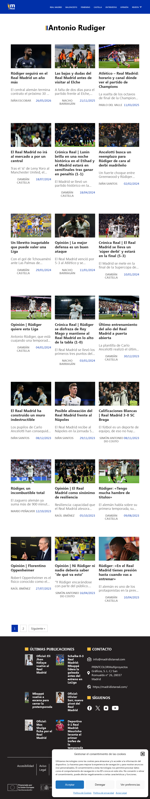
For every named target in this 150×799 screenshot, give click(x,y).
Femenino (85, 7)
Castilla (98, 7)
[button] (143, 754)
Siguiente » (38, 628)
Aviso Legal (121, 792)
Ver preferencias (130, 784)
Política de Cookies (82, 792)
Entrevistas (111, 7)
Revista (135, 7)
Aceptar (69, 784)
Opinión (124, 7)
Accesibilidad (25, 766)
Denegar (100, 784)
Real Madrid (56, 7)
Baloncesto (71, 7)
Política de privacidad (103, 792)
